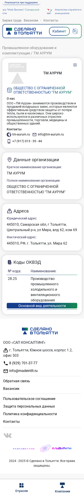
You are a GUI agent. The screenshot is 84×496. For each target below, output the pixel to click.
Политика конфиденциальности (30, 414)
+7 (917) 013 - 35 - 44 (27, 141)
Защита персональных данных (29, 406)
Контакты (50, 20)
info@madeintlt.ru (23, 371)
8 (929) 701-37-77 (22, 363)
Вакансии (31, 20)
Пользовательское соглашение (29, 399)
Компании (62, 491)
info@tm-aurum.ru (51, 134)
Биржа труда (12, 20)
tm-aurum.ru (21, 134)
